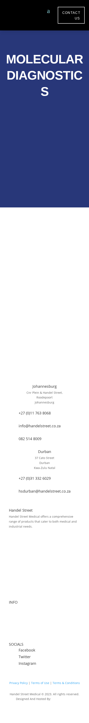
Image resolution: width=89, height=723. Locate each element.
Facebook (27, 650)
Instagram (27, 663)
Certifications (18, 632)
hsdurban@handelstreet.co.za (45, 491)
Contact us (71, 15)
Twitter (25, 656)
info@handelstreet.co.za (40, 425)
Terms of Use (39, 683)
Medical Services (20, 608)
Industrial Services (22, 616)
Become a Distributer (23, 624)
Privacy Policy (18, 683)
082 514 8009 (30, 438)
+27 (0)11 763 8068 (35, 413)
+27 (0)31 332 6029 (35, 478)
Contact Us (16, 640)
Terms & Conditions (66, 683)
